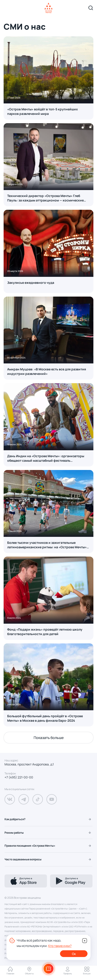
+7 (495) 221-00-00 (19, 777)
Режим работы (14, 833)
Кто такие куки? (60, 946)
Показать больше (49, 737)
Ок (74, 954)
